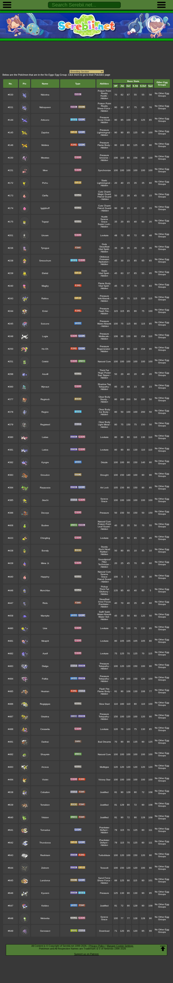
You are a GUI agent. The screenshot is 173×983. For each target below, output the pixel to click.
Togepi (45, 221)
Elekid (45, 273)
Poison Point (104, 91)
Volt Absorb (103, 298)
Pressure (104, 117)
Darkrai (45, 742)
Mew (45, 170)
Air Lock (104, 487)
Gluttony (103, 591)
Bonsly (45, 550)
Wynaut (45, 386)
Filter (104, 562)
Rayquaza (45, 487)
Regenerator (103, 349)
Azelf (45, 653)
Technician (103, 564)
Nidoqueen (45, 107)
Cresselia (45, 729)
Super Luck (104, 224)
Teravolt (104, 868)
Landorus (45, 880)
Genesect (45, 931)
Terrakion (45, 805)
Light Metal (103, 424)
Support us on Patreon (86, 954)
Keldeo (45, 905)
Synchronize (104, 170)
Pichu (45, 183)
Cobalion (45, 792)
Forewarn (104, 259)
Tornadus (45, 830)
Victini (45, 779)
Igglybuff (45, 208)
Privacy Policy (97, 945)
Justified (104, 792)
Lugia (45, 336)
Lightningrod (103, 132)
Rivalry (104, 93)
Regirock (45, 399)
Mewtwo (45, 157)
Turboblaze (104, 855)
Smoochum (45, 260)
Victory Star (104, 779)
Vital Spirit (103, 249)
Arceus (45, 767)
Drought (104, 475)
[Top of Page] (163, 948)
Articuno (45, 120)
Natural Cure (104, 361)
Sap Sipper (103, 375)
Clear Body (104, 397)
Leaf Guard (104, 526)
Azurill (45, 374)
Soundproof (104, 559)
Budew (45, 525)
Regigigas (45, 704)
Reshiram (45, 855)
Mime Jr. (45, 563)
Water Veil (103, 617)
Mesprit (45, 641)
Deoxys (45, 513)
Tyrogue (45, 248)
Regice (45, 412)
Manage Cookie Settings (120, 945)
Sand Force (104, 878)
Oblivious (104, 257)
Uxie (45, 628)
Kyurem (45, 893)
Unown (45, 235)
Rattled (103, 551)
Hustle (103, 96)
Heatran (45, 691)
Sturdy (103, 399)
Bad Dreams (104, 742)
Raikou (45, 298)
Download (104, 931)
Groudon (45, 475)
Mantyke (45, 615)
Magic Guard (104, 194)
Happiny (45, 576)
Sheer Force (103, 108)
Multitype (104, 767)
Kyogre (45, 462)
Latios (45, 449)
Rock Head (104, 549)
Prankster (104, 604)
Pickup (104, 586)
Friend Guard (104, 196)
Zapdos (45, 132)
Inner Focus (104, 601)
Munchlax (45, 590)
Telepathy (104, 386)
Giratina (45, 716)
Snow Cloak (104, 120)
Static (104, 180)
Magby (45, 286)
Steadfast (104, 246)
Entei (45, 311)
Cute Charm (104, 191)
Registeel (45, 424)
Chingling (45, 538)
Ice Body (103, 412)
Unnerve (103, 157)
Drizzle (104, 462)
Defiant (103, 830)
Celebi (45, 361)
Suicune (45, 323)
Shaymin (45, 754)
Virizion (45, 817)
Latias (45, 437)
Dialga (45, 666)
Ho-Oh (45, 349)
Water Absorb (104, 323)
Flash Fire (104, 311)
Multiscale (104, 336)
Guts (104, 244)
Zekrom (45, 868)
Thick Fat (104, 370)
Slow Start (104, 704)
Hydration (104, 261)
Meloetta (45, 918)
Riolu (45, 603)
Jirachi (45, 500)
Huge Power (104, 372)
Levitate (104, 235)
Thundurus (45, 842)
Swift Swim (104, 612)
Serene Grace (104, 220)
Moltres (45, 145)
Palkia (45, 678)
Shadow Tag (104, 384)
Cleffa (45, 195)
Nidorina (45, 94)
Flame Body (104, 145)
